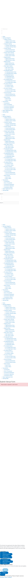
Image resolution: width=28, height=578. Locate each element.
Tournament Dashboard (9, 106)
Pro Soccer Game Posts (10, 89)
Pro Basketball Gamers (9, 74)
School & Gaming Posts (10, 94)
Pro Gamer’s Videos (9, 86)
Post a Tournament (8, 104)
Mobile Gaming (7, 61)
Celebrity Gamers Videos (10, 42)
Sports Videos (8, 100)
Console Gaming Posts (10, 49)
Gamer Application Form (8, 110)
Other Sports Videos (9, 69)
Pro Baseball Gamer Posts (10, 72)
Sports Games (7, 97)
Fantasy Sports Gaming (9, 52)
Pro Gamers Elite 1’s (8, 83)
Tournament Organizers (9, 107)
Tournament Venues (8, 109)
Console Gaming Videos (10, 51)
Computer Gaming (8, 43)
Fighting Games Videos (10, 60)
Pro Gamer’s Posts (9, 85)
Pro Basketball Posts (9, 76)
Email (1, 570)
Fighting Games (7, 57)
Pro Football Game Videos (10, 82)
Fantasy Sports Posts (9, 54)
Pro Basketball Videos (9, 77)
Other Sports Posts (9, 67)
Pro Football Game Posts (10, 80)
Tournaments (5, 101)
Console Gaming (7, 48)
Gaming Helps (5, 111)
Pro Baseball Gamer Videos (11, 73)
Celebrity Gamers (7, 39)
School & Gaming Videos (10, 95)
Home (4, 36)
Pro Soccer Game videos (10, 91)
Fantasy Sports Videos (10, 55)
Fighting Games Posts (9, 58)
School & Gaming (7, 92)
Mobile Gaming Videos (10, 64)
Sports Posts (8, 98)
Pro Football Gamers (8, 79)
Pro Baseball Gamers (8, 70)
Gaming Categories (7, 37)
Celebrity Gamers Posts (10, 40)
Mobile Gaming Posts (9, 63)
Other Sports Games (8, 66)
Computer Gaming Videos (10, 46)
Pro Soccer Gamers (8, 88)
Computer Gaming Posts (10, 45)
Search (1, 193)
